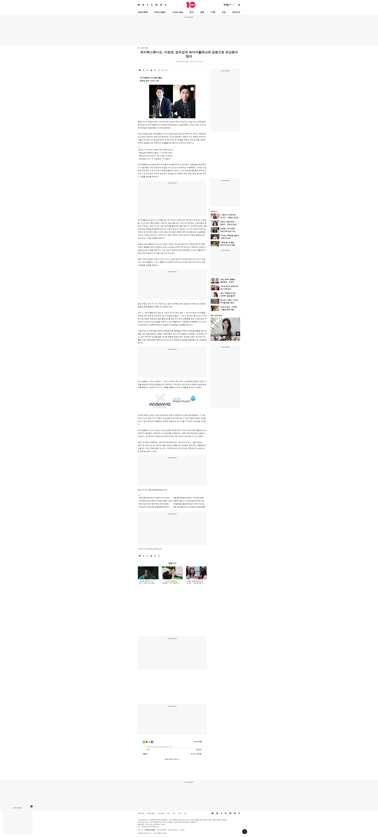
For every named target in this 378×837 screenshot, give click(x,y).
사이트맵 (181, 830)
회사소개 (140, 830)
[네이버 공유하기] (151, 70)
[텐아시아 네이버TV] (143, 5)
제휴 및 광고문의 (172, 830)
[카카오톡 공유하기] (140, 70)
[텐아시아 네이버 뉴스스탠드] (161, 5)
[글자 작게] (167, 70)
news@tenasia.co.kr (159, 490)
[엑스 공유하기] (147, 70)
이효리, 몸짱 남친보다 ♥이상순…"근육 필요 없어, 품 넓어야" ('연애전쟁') (195, 583)
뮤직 (192, 12)
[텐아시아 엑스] (152, 5)
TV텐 (213, 12)
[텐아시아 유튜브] (139, 5)
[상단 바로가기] (244, 831)
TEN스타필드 (160, 12)
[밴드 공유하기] (155, 70)
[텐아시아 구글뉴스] (165, 5)
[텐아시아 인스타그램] (156, 5)
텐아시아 (148, 833)
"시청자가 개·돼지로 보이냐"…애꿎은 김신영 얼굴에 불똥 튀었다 (229, 217)
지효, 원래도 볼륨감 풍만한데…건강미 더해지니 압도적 (227, 282)
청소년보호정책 (161, 830)
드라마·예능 (178, 12)
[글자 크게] (163, 70)
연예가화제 (143, 12)
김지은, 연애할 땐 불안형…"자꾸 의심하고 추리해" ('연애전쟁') (171, 583)
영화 (202, 12)
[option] (225, 327)
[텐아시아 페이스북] (147, 5)
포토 (224, 12)
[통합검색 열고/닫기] (239, 5)
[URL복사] (159, 70)
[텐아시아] (190, 5)
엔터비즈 (236, 12)
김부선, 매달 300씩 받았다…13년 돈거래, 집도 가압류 (228, 224)
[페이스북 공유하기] (144, 70)
